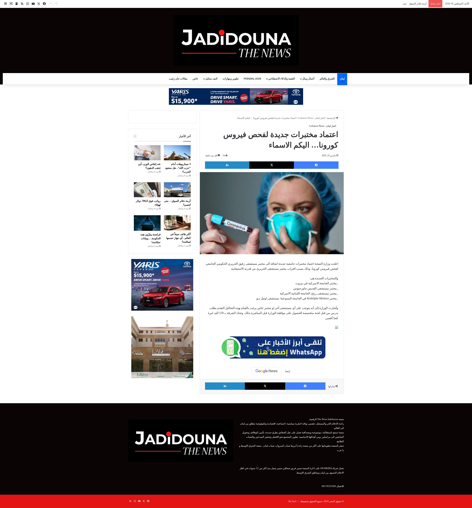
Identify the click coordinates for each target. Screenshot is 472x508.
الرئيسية (331, 118)
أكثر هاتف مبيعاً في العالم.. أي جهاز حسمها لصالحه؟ (178, 238)
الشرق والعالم (327, 78)
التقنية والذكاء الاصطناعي (281, 78)
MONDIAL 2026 (252, 78)
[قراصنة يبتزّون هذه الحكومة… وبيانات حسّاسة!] (147, 223)
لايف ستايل (211, 78)
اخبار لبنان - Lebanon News (311, 118)
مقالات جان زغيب (178, 78)
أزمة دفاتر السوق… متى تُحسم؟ (410, 3)
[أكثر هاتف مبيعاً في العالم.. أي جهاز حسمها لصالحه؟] (177, 222)
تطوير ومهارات (231, 78)
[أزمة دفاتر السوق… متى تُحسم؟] (177, 189)
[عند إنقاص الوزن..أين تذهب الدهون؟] (147, 152)
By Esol (292, 501)
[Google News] (267, 371)
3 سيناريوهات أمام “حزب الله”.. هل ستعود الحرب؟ (178, 168)
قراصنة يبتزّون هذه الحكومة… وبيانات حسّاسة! (150, 238)
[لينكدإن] (227, 165)
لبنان (342, 78)
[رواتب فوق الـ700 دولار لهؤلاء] (147, 189)
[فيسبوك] (316, 165)
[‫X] (271, 165)
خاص (195, 78)
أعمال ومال (308, 78)
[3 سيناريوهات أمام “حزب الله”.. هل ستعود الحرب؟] (177, 152)
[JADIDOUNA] (236, 40)
